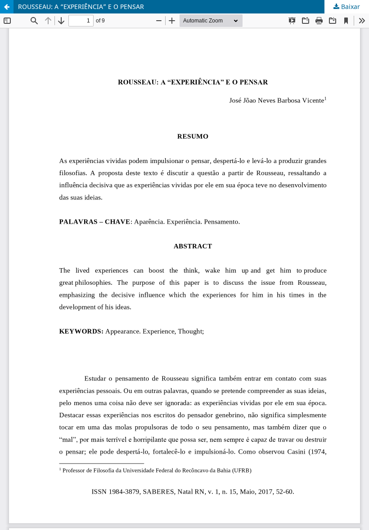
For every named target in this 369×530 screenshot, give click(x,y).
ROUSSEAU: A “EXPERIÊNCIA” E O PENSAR (81, 6)
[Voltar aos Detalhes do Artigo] (7, 6)
